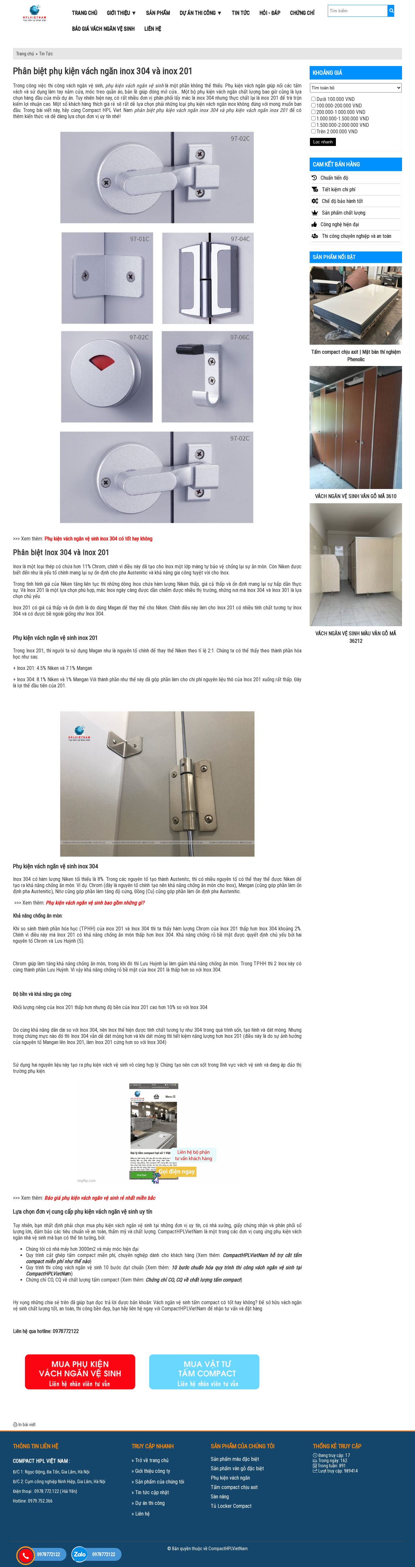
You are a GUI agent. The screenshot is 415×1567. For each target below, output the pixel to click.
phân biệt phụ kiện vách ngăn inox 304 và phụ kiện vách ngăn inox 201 (211, 110)
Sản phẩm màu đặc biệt (235, 1459)
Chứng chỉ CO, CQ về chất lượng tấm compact (193, 1280)
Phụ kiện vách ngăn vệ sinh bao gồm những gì (94, 903)
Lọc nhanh (323, 141)
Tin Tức (46, 53)
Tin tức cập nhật (152, 1492)
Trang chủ (25, 53)
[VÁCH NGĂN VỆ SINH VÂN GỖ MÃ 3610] (356, 427)
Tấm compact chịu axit (234, 1487)
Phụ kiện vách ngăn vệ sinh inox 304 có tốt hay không (98, 539)
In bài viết (27, 1424)
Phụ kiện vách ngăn (230, 1478)
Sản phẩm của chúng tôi (159, 1482)
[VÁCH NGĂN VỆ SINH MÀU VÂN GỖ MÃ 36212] (356, 564)
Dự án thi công (150, 1503)
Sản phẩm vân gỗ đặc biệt (237, 1468)
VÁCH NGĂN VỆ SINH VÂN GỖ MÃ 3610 (356, 496)
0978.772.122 (46, 1491)
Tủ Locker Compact (231, 1506)
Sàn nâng (220, 1497)
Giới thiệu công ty (152, 1471)
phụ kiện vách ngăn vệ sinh (134, 86)
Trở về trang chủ (152, 1460)
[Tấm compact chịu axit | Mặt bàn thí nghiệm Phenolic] (356, 305)
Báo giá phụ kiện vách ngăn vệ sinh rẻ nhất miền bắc (99, 1198)
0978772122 (66, 1331)
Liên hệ (142, 1514)
